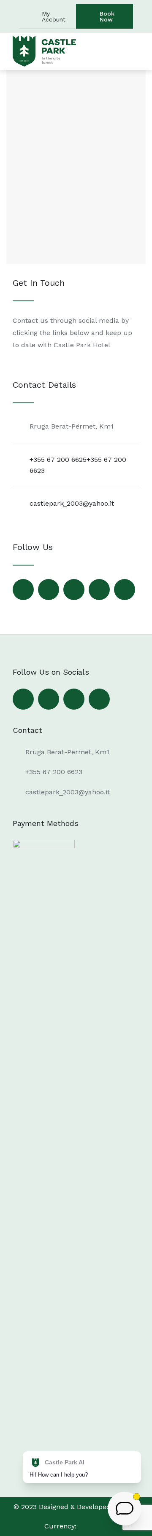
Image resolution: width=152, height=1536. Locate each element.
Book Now (107, 16)
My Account (53, 16)
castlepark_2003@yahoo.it (72, 503)
